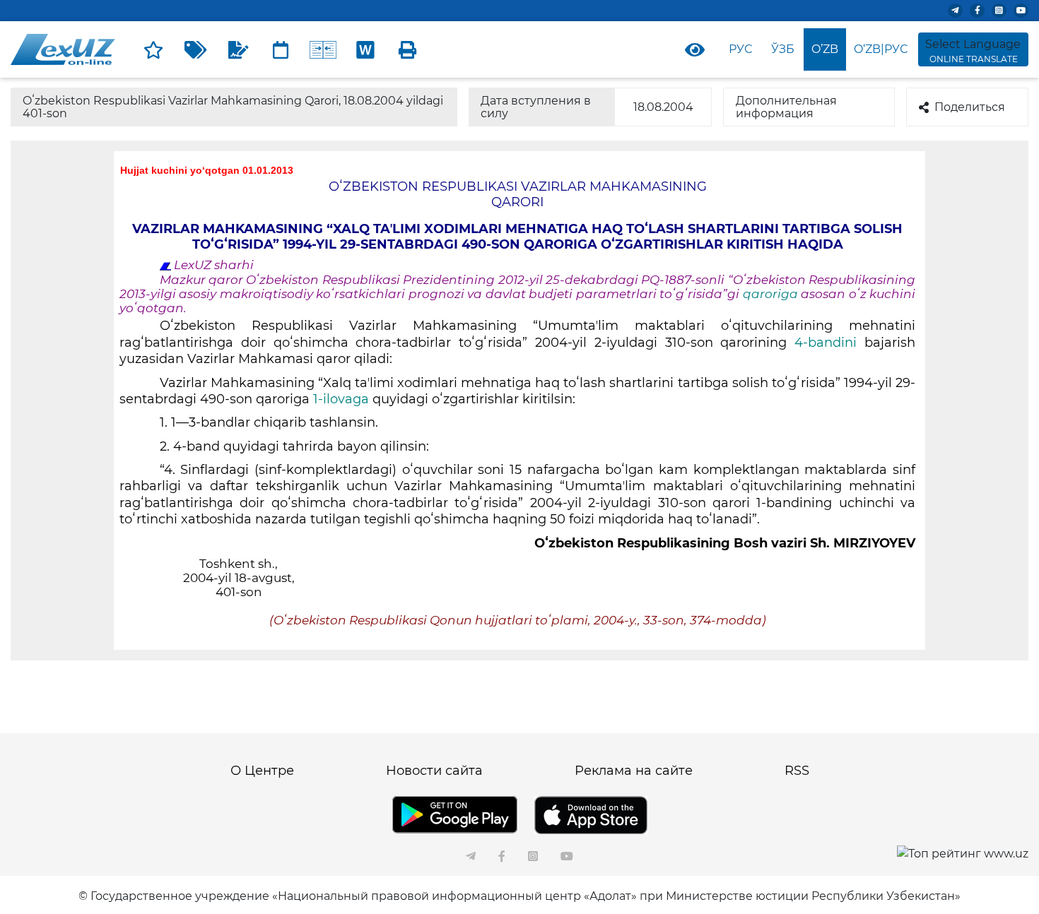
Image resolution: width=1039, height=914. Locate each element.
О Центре (262, 770)
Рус (740, 49)
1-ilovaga (341, 399)
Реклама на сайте (634, 770)
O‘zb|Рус (881, 49)
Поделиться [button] (969, 107)
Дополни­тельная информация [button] (786, 107)
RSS (797, 770)
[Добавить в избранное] (153, 49)
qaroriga (772, 294)
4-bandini (822, 342)
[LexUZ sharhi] (238, 49)
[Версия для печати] (408, 49)
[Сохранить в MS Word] (365, 49)
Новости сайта (434, 770)
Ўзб (782, 49)
